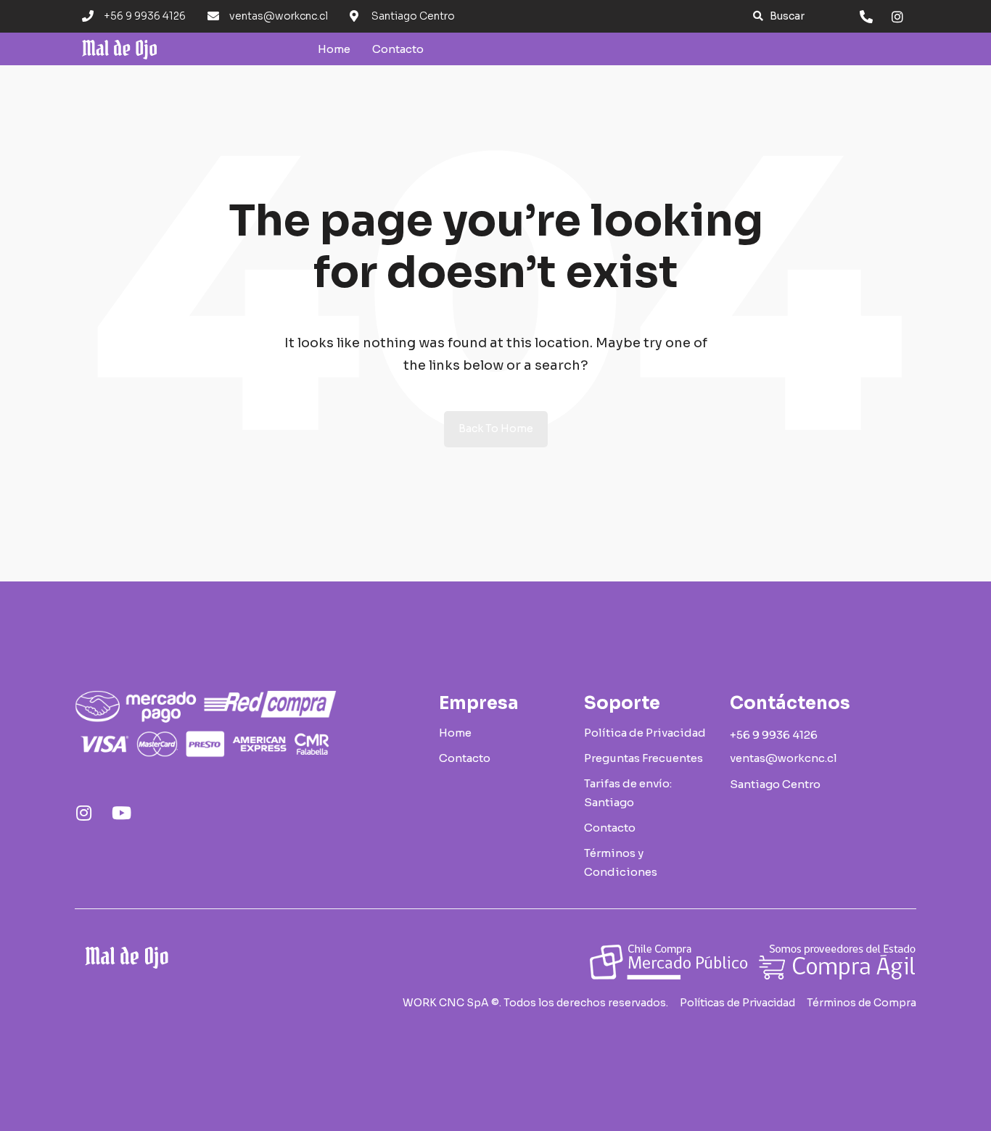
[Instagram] (83, 812)
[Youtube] (121, 812)
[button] (779, 16)
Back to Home (496, 428)
